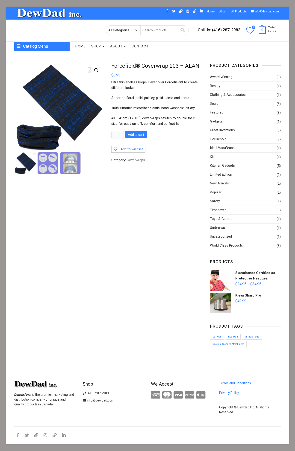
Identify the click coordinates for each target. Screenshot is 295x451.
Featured (216, 112)
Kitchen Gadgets (41, 78)
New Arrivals (219, 183)
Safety (215, 201)
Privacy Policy (229, 393)
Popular (22, 106)
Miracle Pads (252, 336)
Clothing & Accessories (228, 95)
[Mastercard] (167, 395)
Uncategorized (221, 236)
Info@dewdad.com (266, 11)
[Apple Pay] (201, 395)
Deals (21, 78)
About (223, 11)
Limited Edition (221, 174)
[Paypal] (189, 395)
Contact (140, 46)
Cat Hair (217, 336)
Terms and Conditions (235, 383)
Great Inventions (29, 69)
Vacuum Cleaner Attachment (228, 344)
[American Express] (155, 395)
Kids (213, 157)
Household (46, 60)
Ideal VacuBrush (222, 148)
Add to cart (136, 135)
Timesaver (218, 210)
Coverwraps (25, 60)
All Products (239, 11)
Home (211, 11)
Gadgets (216, 121)
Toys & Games (221, 219)
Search (183, 30)
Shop (96, 46)
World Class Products (32, 87)
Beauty (215, 86)
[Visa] (178, 395)
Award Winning (56, 69)
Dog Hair (233, 336)
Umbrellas (217, 228)
